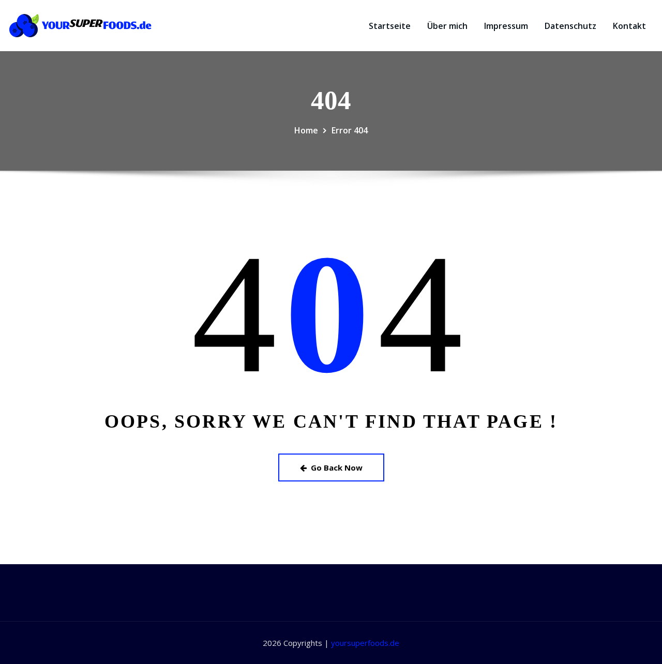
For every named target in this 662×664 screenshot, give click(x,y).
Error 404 (350, 130)
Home (306, 130)
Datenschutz (570, 26)
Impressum (506, 26)
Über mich (447, 26)
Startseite (390, 26)
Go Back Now (337, 467)
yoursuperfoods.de (365, 643)
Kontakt (629, 26)
